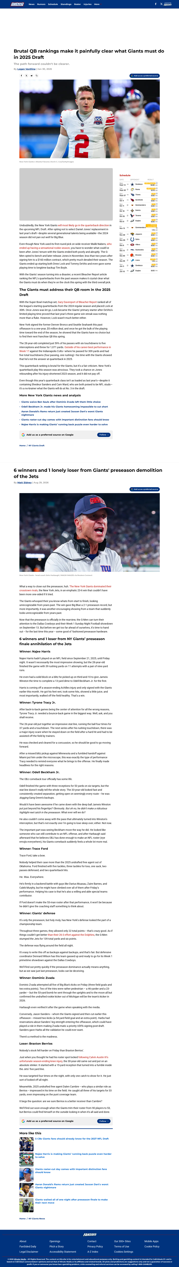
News (31, 4)
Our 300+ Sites (122, 1241)
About (23, 1241)
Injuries (87, 4)
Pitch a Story (57, 1246)
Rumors (41, 4)
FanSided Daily (28, 1246)
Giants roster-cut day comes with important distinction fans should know (65, 419)
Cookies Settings (123, 1251)
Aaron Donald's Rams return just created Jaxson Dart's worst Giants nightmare (62, 413)
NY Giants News (37, 1218)
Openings (55, 1241)
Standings (66, 4)
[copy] (37, 76)
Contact (91, 1241)
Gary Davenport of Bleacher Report (77, 302)
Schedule (53, 4)
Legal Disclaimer (29, 1251)
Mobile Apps (151, 1241)
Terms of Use (121, 1246)
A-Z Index (92, 1251)
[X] (161, 4)
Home (22, 445)
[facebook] (155, 4)
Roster (77, 4)
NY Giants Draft (36, 445)
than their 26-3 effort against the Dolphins (71, 934)
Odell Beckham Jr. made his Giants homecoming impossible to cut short (64, 406)
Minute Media (20, 1259)
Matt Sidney (24, 482)
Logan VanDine (26, 69)
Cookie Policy (151, 1246)
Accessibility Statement (63, 1251)
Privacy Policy (95, 1246)
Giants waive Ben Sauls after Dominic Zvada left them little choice (61, 402)
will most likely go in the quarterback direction (83, 225)
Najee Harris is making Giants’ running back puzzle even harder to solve (64, 424)
